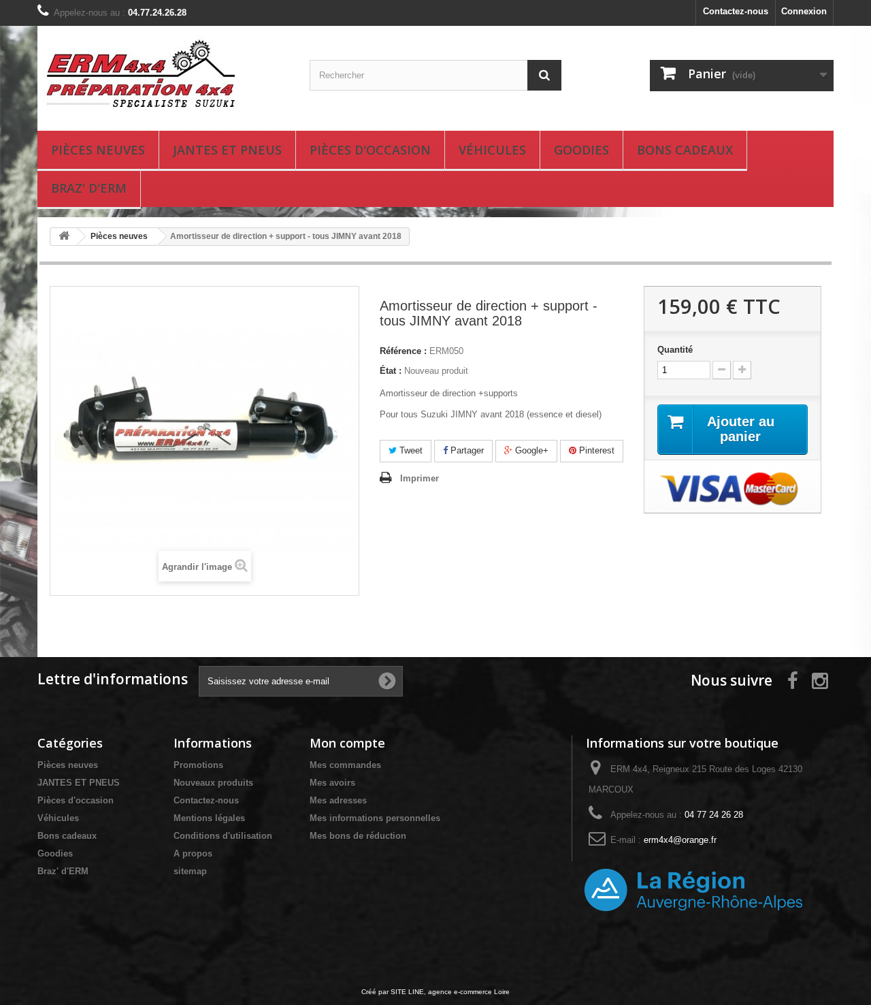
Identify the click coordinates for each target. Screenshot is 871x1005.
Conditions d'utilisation (223, 836)
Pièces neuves (98, 150)
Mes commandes (345, 765)
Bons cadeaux (685, 150)
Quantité (675, 350)
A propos (193, 853)
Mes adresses (338, 800)
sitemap (190, 871)
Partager (466, 450)
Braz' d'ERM (89, 188)
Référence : (403, 351)
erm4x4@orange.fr (680, 840)
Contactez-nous (735, 11)
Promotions (198, 765)
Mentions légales (209, 818)
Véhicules (492, 150)
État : (390, 371)
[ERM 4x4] (163, 75)
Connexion (804, 11)
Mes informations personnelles (375, 818)
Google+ (530, 450)
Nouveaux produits (213, 783)
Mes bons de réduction (358, 836)
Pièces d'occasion (370, 150)
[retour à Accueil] (64, 236)
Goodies (581, 150)
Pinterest (595, 450)
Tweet (410, 450)
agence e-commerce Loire (469, 991)
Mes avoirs (332, 783)
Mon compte (347, 743)
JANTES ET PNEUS (227, 150)
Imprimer (419, 478)
